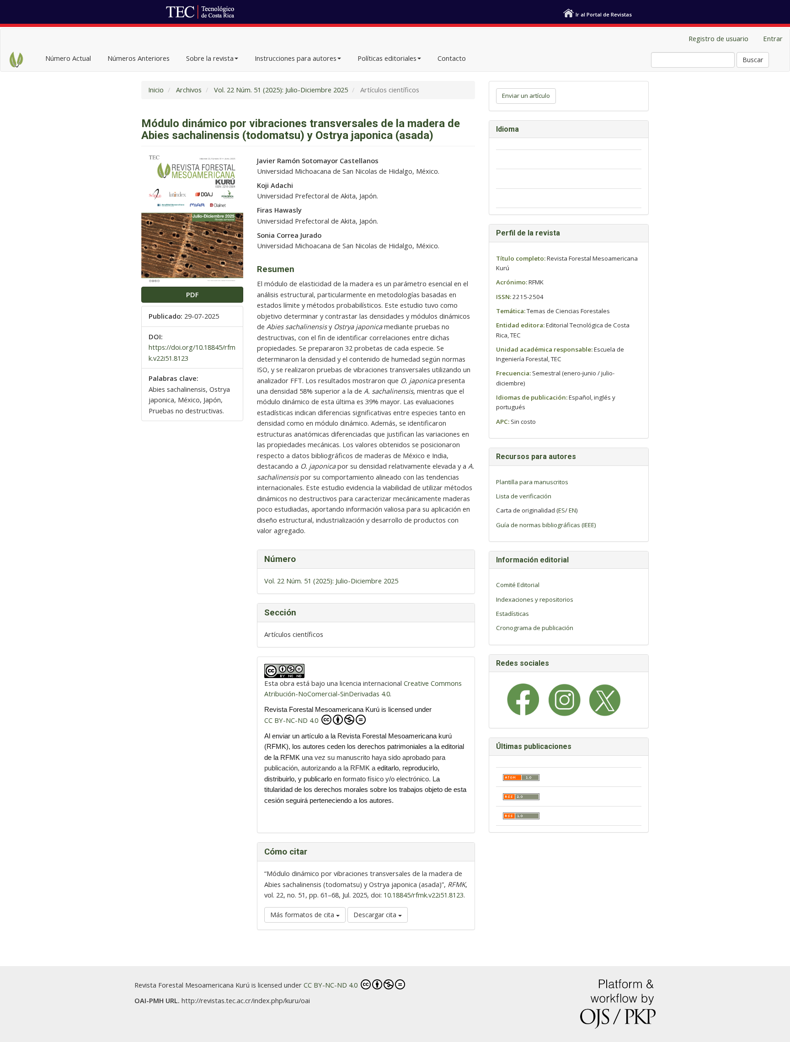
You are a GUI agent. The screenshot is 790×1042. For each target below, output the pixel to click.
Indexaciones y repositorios (534, 599)
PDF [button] (192, 294)
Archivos (189, 89)
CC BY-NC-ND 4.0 (292, 720)
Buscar (752, 59)
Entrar (773, 38)
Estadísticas (512, 613)
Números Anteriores (138, 58)
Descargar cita (375, 914)
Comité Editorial (517, 585)
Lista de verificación (523, 496)
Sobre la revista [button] (210, 58)
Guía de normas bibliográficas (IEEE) (546, 525)
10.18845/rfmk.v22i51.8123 (424, 894)
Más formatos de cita (303, 914)
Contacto (452, 58)
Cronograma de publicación (534, 628)
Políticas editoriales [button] (387, 58)
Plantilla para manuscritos (532, 482)
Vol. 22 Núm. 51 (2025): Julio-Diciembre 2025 (281, 89)
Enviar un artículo (526, 95)
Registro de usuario (718, 38)
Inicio (156, 89)
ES (561, 510)
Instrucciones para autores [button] (295, 58)
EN (572, 510)
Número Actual (68, 58)
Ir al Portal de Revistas (604, 14)
